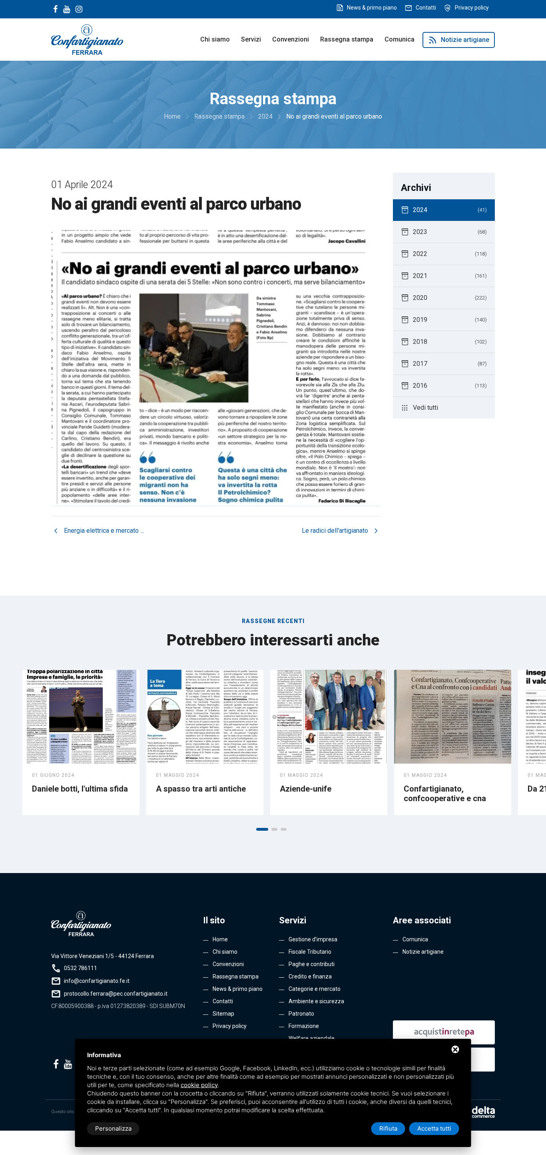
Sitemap (223, 1013)
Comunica (399, 39)
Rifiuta (388, 1128)
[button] (262, 829)
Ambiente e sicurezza (316, 1001)
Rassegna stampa (346, 39)
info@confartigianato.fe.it (97, 981)
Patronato (301, 1013)
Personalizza (113, 1128)
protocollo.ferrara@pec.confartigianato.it (115, 993)
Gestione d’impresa (313, 939)
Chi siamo (215, 39)
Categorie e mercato (315, 989)
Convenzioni (290, 39)
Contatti (426, 7)
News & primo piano (372, 7)
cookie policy (199, 1085)
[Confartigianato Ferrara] (87, 39)
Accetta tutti (434, 1128)
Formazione (304, 1026)
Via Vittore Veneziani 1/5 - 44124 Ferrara (102, 956)
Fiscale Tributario (310, 952)
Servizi (251, 39)
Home (220, 939)
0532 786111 (80, 968)
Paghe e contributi (312, 964)
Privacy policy (472, 7)
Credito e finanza (310, 976)
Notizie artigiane (458, 40)
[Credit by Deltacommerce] (477, 1111)
